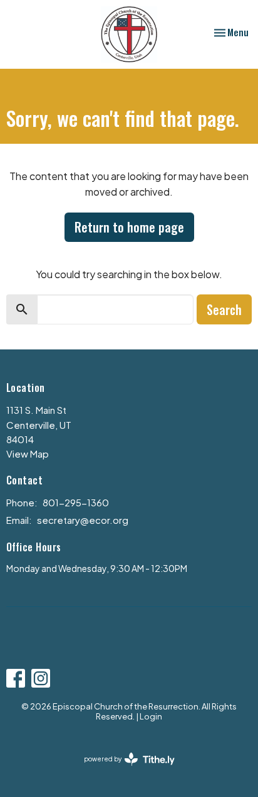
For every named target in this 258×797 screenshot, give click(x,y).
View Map (27, 453)
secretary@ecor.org (82, 520)
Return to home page (129, 227)
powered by (124, 769)
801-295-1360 (76, 502)
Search (224, 309)
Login (151, 716)
